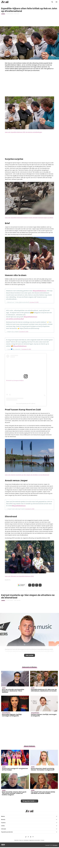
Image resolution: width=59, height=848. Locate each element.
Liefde (3, 825)
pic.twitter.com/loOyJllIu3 (15, 319)
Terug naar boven (28, 801)
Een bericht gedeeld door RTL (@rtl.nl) (25, 403)
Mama (3, 816)
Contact (42, 840)
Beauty (3, 819)
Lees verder (29, 655)
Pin (36, 585)
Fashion (3, 822)
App (40, 585)
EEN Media (55, 845)
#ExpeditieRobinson (39, 291)
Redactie (16, 840)
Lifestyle (3, 829)
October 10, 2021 (33, 302)
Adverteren (26, 840)
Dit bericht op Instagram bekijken (15, 380)
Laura (18, 13)
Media (3, 13)
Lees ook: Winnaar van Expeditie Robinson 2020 (19, 576)
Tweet (33, 585)
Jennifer (18, 600)
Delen (29, 585)
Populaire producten (7, 832)
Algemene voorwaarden (34, 840)
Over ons (21, 840)
